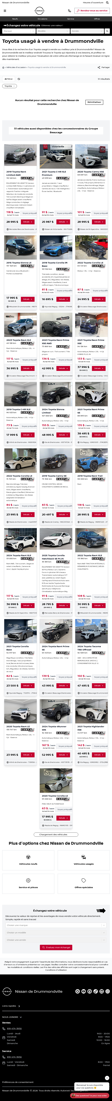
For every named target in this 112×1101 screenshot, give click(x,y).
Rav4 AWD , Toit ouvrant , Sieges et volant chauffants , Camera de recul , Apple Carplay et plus (20, 566)
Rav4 (79, 484)
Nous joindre (10, 1017)
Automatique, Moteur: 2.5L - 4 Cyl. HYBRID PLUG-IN (90, 353)
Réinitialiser (94, 102)
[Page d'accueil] (3, 67)
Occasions (42, 19)
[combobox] (7, 925)
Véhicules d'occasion (16, 67)
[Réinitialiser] (19, 79)
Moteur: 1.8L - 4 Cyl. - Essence (89, 271)
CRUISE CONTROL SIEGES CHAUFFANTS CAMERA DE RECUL (55, 485)
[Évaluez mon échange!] (107, 31)
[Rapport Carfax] (28, 178)
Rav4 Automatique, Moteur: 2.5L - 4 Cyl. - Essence (20, 349)
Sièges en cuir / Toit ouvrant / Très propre (56, 353)
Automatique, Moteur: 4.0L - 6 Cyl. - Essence (56, 739)
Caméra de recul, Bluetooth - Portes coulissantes (18, 272)
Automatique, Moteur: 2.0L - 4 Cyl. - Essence (20, 419)
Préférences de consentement (17, 1082)
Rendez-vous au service (94, 10)
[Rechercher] (107, 2)
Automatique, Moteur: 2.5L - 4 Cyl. (55, 421)
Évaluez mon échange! (58, 947)
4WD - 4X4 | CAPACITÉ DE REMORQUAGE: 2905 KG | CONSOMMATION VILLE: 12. (88, 660)
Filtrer (10, 79)
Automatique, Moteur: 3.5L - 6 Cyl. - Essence (91, 739)
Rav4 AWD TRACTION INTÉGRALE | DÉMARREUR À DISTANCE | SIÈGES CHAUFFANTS (90, 566)
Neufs (15, 19)
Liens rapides (9, 1006)
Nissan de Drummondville (15, 2)
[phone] (69, 10)
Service (70, 19)
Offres (97, 19)
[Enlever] (13, 86)
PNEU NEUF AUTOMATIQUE (53, 804)
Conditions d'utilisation (56, 970)
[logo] (39, 11)
